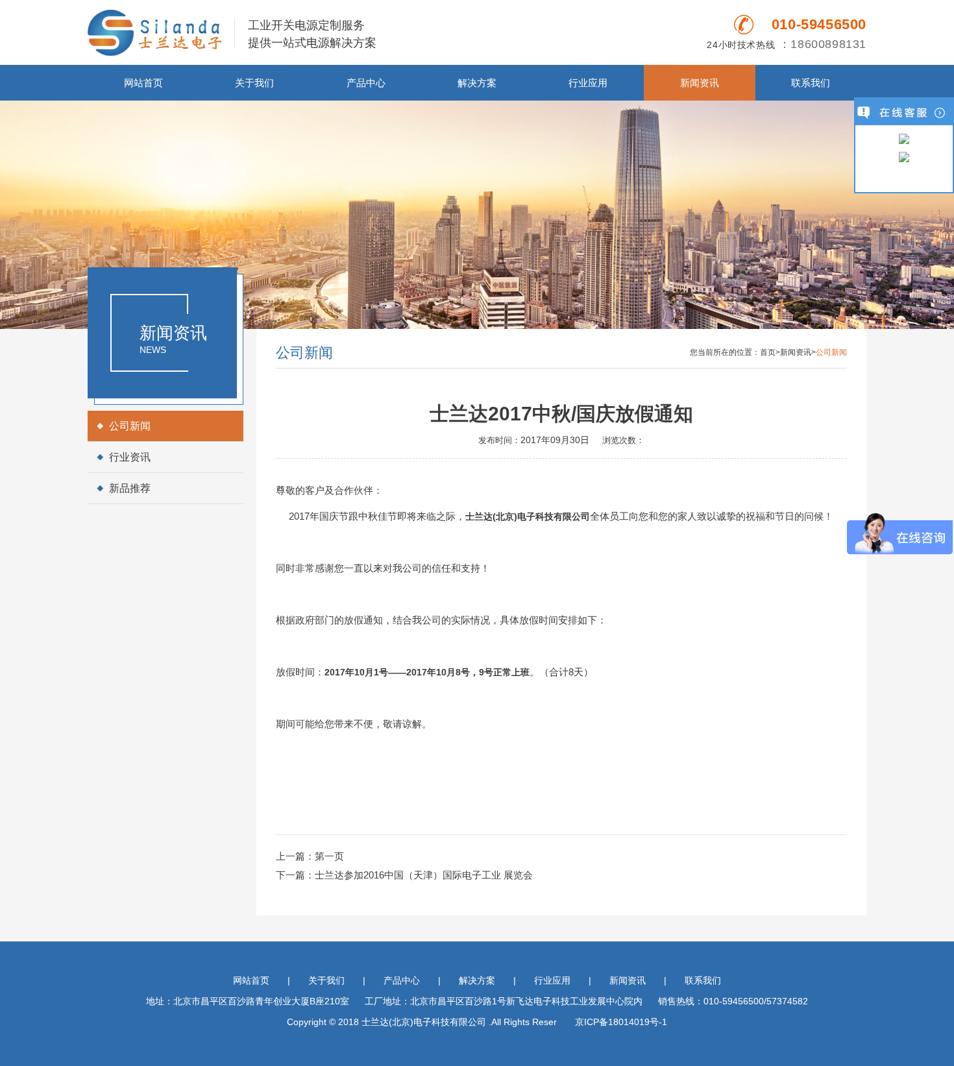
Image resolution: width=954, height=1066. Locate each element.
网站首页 (143, 82)
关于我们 (254, 82)
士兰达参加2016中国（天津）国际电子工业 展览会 (424, 874)
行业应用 (588, 82)
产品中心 (366, 82)
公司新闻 (130, 425)
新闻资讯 (699, 82)
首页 (768, 352)
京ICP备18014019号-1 (621, 1022)
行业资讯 (130, 457)
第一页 (329, 856)
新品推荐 (130, 488)
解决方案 (477, 82)
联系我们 (810, 82)
